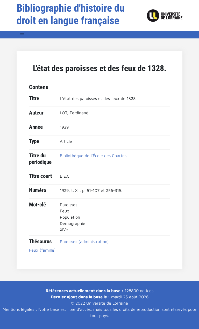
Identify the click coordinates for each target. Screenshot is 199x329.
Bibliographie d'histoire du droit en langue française (71, 14)
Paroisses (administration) (84, 241)
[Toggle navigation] (22, 34)
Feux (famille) (42, 250)
